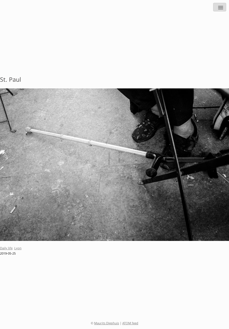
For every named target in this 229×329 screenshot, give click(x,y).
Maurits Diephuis (106, 323)
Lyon (18, 248)
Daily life (6, 248)
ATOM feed (130, 323)
